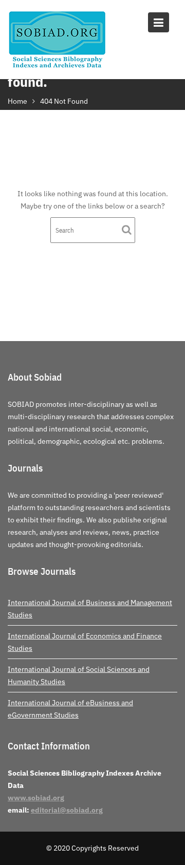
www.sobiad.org (36, 797)
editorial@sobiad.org (67, 810)
